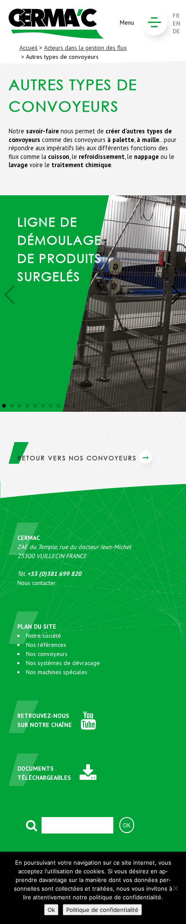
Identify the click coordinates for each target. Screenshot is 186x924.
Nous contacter (36, 583)
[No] (175, 888)
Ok (51, 909)
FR (176, 15)
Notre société (43, 636)
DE (176, 31)
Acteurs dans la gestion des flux (85, 48)
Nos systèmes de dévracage (63, 663)
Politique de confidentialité (102, 909)
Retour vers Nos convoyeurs (77, 458)
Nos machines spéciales (56, 672)
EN (176, 23)
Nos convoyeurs (46, 654)
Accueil (28, 48)
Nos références (46, 645)
